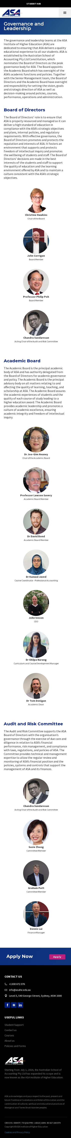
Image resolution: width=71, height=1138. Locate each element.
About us (10, 1040)
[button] (65, 12)
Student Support (14, 1025)
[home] (13, 12)
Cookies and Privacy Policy (17, 1132)
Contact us (11, 1030)
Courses (9, 1035)
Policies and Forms (15, 1046)
